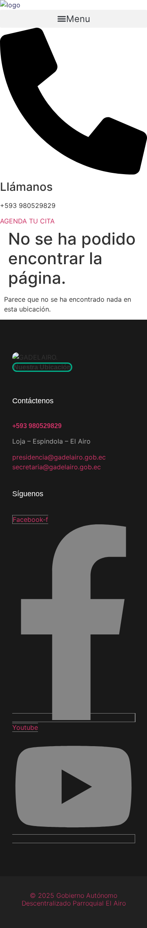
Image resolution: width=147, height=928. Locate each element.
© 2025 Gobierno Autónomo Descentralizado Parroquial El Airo (74, 899)
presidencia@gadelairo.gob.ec (59, 457)
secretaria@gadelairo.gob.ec (56, 467)
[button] (73, 19)
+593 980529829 (37, 425)
